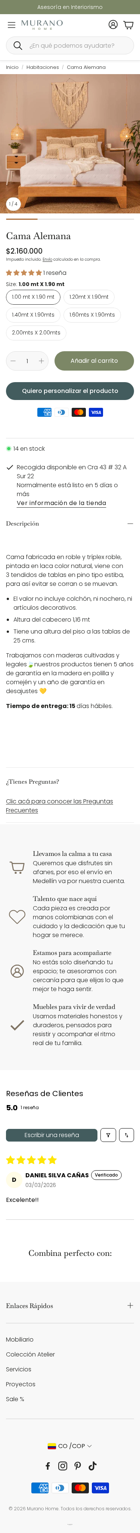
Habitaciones (43, 67)
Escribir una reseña (52, 1135)
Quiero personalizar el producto (70, 391)
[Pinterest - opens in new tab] (77, 1465)
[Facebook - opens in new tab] (47, 1465)
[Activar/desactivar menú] (11, 25)
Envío (47, 259)
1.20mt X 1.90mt (89, 297)
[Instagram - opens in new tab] (62, 1465)
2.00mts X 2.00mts (36, 332)
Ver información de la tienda (61, 503)
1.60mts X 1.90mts (92, 314)
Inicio (12, 67)
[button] (70, 45)
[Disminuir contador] (13, 361)
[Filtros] (108, 1135)
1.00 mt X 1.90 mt (33, 297)
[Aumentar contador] (41, 361)
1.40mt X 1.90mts (33, 314)
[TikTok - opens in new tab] (92, 1465)
